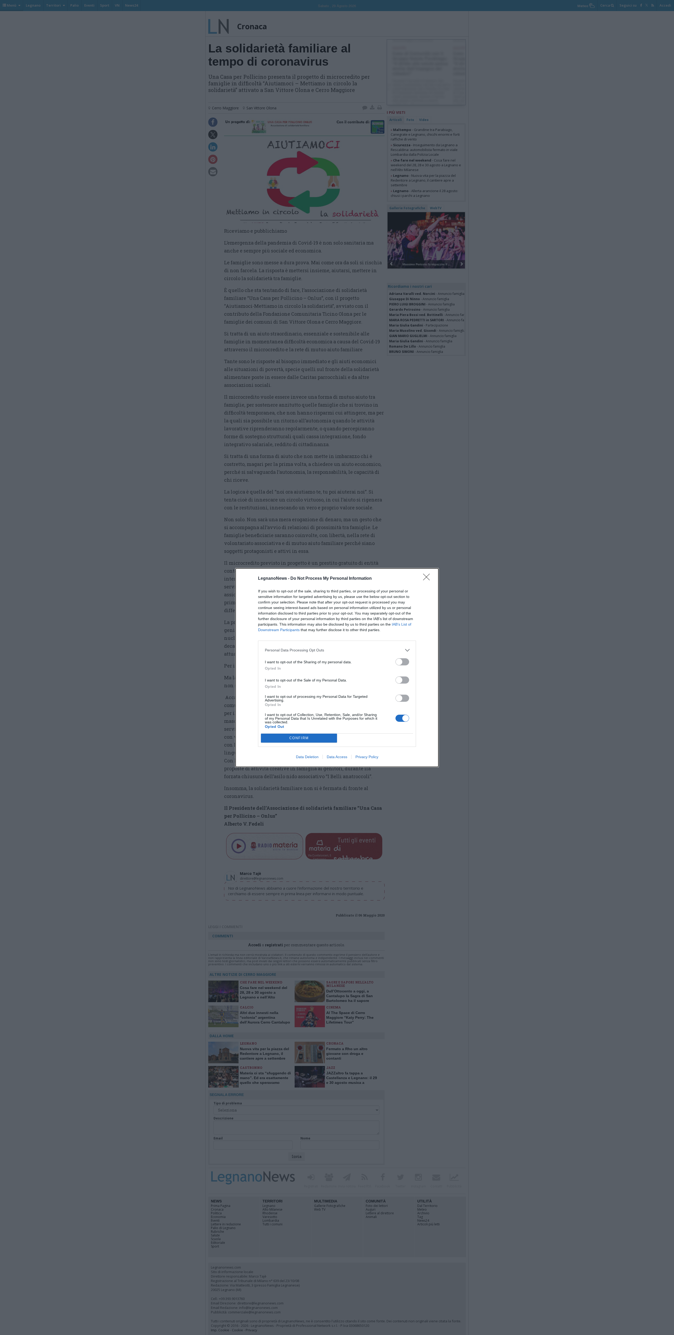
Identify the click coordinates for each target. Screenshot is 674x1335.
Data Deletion (307, 757)
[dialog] (337, 667)
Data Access (337, 757)
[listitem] (337, 650)
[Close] (428, 579)
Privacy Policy (366, 757)
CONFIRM (299, 738)
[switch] (402, 661)
